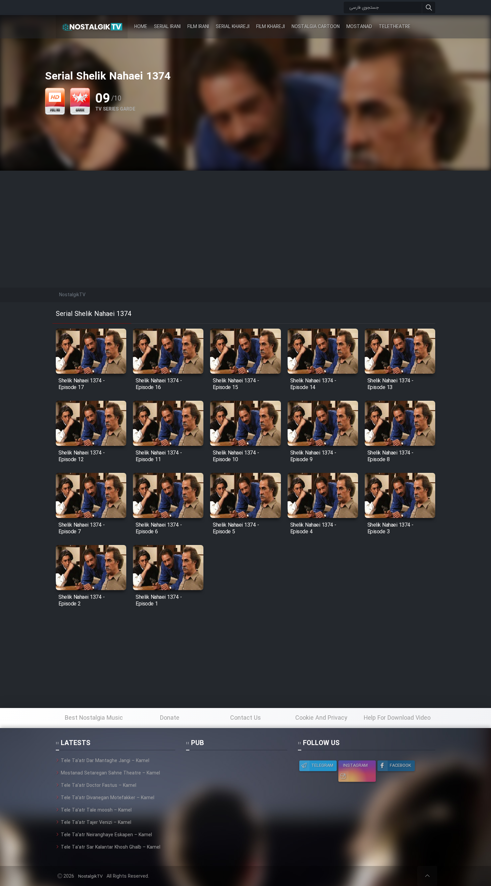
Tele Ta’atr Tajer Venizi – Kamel (96, 822)
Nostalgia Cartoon (316, 26)
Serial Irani (167, 26)
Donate (169, 718)
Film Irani (198, 26)
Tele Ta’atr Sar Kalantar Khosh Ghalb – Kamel (110, 847)
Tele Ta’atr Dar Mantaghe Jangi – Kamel (105, 760)
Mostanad (359, 26)
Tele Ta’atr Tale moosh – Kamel (96, 810)
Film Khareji (270, 26)
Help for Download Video (397, 718)
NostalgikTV (90, 876)
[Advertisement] (245, 217)
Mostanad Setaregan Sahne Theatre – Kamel (110, 773)
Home (140, 26)
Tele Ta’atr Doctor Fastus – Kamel (98, 785)
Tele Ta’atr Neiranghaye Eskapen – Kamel (106, 835)
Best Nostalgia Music (94, 718)
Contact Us (245, 718)
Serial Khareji (233, 26)
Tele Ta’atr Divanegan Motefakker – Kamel (107, 798)
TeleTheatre (395, 26)
